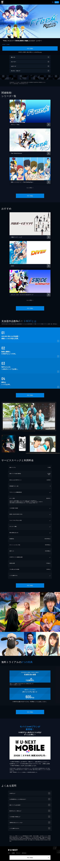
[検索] (53, 2)
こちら (40, 52)
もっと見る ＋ (30, 187)
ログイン (56, 2)
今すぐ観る (30, 48)
